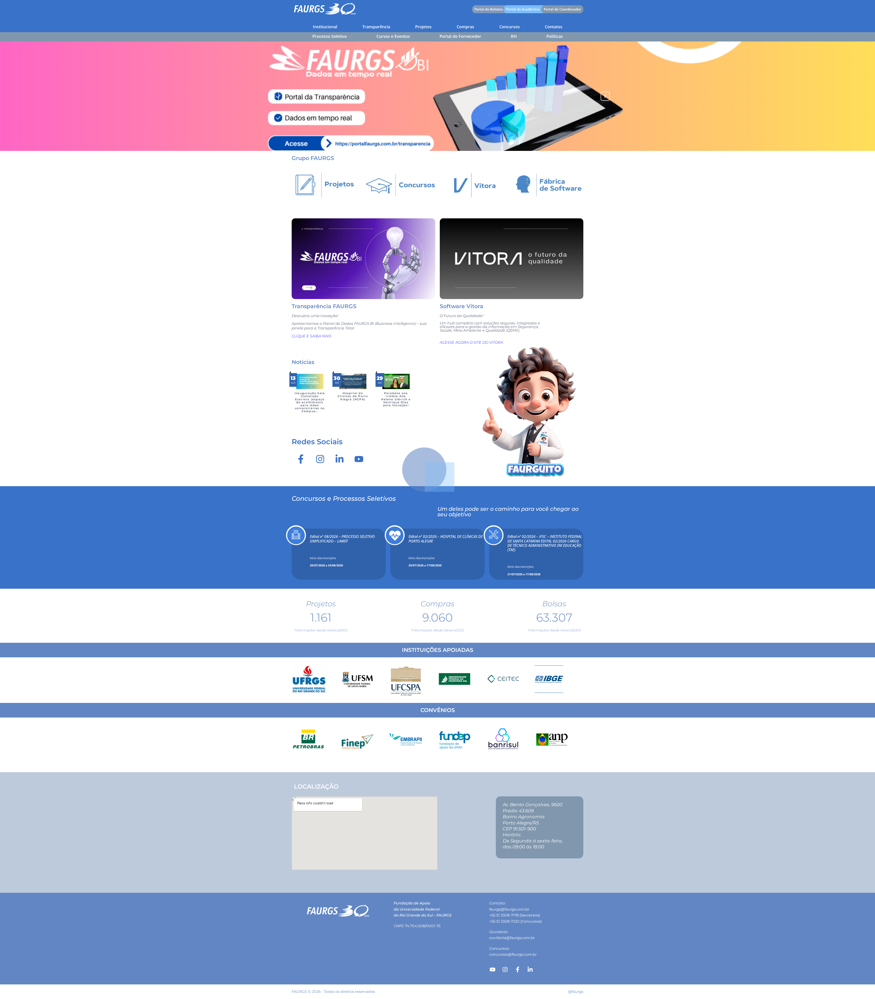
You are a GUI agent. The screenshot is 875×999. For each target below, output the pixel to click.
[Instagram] (320, 459)
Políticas (554, 36)
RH (514, 36)
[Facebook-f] (301, 459)
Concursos (509, 26)
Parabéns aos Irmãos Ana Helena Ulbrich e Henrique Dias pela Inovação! (396, 399)
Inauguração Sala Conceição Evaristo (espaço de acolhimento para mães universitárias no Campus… (310, 402)
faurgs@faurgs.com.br (509, 909)
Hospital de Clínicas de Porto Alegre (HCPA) (353, 396)
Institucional (325, 26)
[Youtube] (359, 459)
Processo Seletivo (329, 36)
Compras (465, 26)
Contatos (553, 26)
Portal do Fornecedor (460, 36)
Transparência (376, 26)
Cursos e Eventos (393, 36)
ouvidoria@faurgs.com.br (512, 938)
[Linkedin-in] (339, 459)
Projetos (423, 26)
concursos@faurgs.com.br (513, 954)
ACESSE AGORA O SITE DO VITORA (471, 342)
